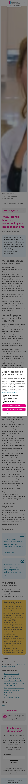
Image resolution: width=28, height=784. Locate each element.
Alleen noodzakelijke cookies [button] (14, 409)
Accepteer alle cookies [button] (14, 405)
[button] (14, 413)
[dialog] (14, 392)
